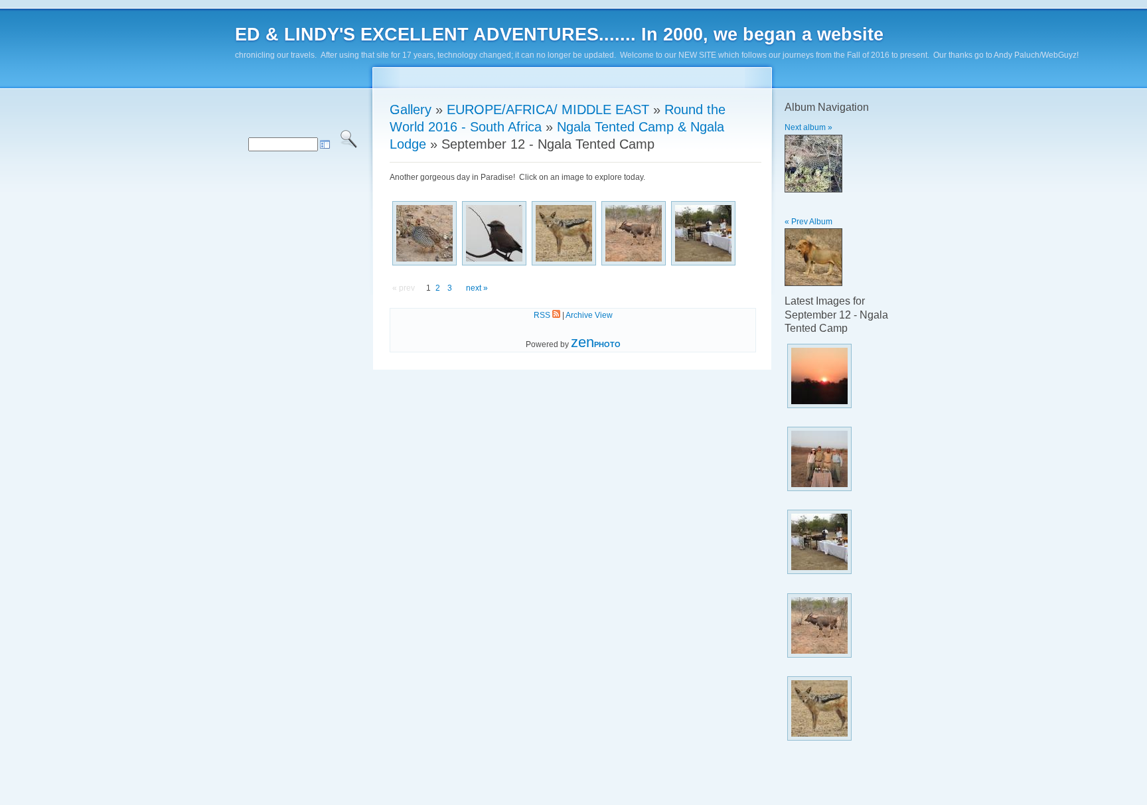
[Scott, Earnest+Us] (847, 459)
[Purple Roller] (494, 233)
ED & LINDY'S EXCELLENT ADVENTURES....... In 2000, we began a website (559, 34)
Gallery (410, 109)
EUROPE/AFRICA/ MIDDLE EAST (548, 109)
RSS (543, 315)
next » (477, 288)
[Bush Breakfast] (703, 233)
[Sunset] (847, 376)
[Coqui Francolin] (424, 233)
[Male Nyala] (633, 233)
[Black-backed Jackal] (564, 233)
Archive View (589, 315)
